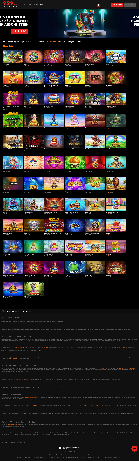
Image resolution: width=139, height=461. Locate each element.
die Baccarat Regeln (103, 348)
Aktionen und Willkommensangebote (126, 368)
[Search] (4, 42)
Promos (17, 311)
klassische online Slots (119, 328)
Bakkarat (41, 348)
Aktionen (27, 4)
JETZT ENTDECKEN (91, 33)
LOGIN (130, 5)
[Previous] (3, 23)
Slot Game (21, 379)
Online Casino (17, 319)
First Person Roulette (88, 405)
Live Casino (40, 42)
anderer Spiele (121, 347)
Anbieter (80, 42)
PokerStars (38, 4)
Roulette (61, 42)
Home (8, 311)
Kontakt (28, 311)
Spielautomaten (27, 42)
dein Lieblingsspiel (13, 358)
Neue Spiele (51, 42)
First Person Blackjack (101, 405)
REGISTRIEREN (116, 5)
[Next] (136, 23)
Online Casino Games (12, 424)
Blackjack (71, 42)
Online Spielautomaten (20, 347)
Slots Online (46, 347)
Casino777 (103, 368)
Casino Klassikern (33, 405)
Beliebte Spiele (13, 42)
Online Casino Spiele (31, 397)
